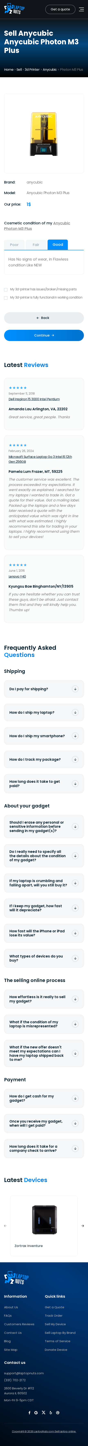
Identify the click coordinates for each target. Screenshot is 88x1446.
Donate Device (56, 1350)
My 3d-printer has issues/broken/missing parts (43, 289)
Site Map (10, 1350)
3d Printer (32, 69)
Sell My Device (55, 1324)
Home (8, 69)
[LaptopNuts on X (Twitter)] (43, 1412)
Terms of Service (57, 1341)
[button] (82, 1225)
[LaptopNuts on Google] (36, 1412)
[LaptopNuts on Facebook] (29, 1412)
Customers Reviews (19, 1324)
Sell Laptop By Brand (60, 1333)
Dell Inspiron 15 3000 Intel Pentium (34, 399)
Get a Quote (54, 1307)
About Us (11, 1307)
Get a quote (60, 9)
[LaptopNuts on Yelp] (51, 1412)
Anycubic (50, 69)
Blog (7, 1341)
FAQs (8, 1315)
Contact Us (13, 1333)
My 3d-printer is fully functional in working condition (46, 297)
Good (58, 244)
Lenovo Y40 (17, 576)
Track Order (53, 1315)
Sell (19, 69)
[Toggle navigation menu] (81, 9)
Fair (36, 244)
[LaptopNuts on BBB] (57, 1412)
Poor (14, 244)
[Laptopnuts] (14, 9)
